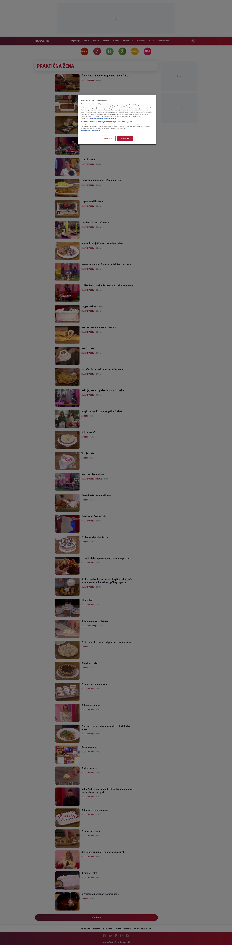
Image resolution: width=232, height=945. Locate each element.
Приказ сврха (107, 138)
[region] (117, 120)
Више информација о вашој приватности (103, 118)
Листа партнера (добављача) (90, 130)
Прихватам (125, 138)
